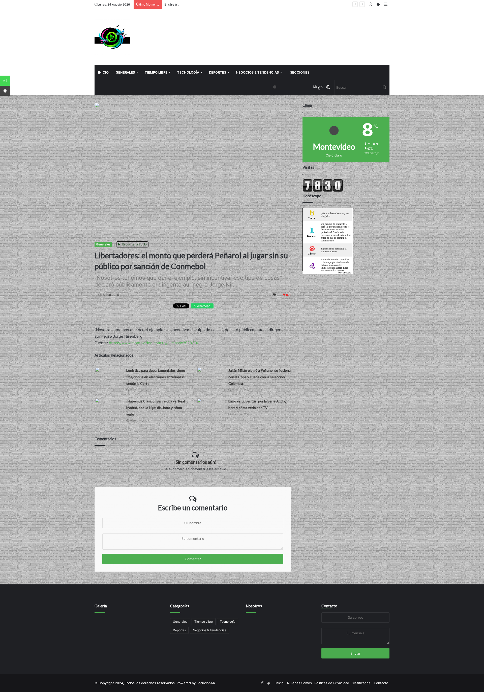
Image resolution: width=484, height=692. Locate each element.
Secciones (299, 72)
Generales (125, 72)
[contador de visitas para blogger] (322, 190)
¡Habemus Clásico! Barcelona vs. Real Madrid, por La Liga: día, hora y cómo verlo (155, 407)
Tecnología (188, 72)
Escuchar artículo (134, 244)
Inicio (103, 72)
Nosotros (254, 606)
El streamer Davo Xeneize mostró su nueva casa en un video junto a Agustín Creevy (230, 4)
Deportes (217, 72)
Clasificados (361, 683)
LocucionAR (206, 683)
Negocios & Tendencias (257, 72)
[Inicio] (112, 37)
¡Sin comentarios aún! (195, 462)
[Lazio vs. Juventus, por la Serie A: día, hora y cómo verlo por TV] (211, 405)
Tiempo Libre (156, 72)
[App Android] (5, 91)
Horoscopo (344, 272)
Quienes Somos (299, 683)
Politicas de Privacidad (331, 683)
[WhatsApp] (5, 81)
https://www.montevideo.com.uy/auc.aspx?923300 (154, 342)
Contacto (329, 606)
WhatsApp (203, 306)
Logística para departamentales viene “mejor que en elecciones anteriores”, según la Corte (155, 377)
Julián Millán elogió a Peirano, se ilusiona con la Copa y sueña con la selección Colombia (259, 377)
